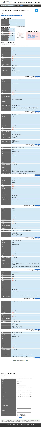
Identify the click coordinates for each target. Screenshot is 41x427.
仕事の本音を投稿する (21, 2)
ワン (12, 114)
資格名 (18, 5)
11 (18, 360)
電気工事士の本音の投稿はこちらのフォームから (11, 15)
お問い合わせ (32, 424)
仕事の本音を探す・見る (30, 2)
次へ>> (27, 360)
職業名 (15, 5)
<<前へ (14, 360)
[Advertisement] (33, 24)
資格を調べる (37, 2)
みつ (12, 79)
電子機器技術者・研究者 (31, 35)
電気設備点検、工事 (14, 147)
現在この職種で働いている (21, 414)
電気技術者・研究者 (35, 36)
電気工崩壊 (13, 208)
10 (17, 360)
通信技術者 (29, 36)
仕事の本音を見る (19, 424)
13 (20, 360)
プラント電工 (14, 301)
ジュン (13, 240)
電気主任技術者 (30, 34)
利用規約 (28, 424)
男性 (18, 381)
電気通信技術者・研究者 (31, 37)
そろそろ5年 (13, 332)
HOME (15, 2)
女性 (21, 381)
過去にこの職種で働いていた (22, 415)
